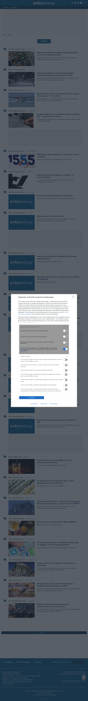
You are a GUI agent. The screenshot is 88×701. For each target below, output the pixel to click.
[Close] (73, 297)
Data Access (44, 403)
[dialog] (44, 350)
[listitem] (44, 327)
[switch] (65, 331)
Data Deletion (34, 403)
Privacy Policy (53, 403)
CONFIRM (31, 397)
